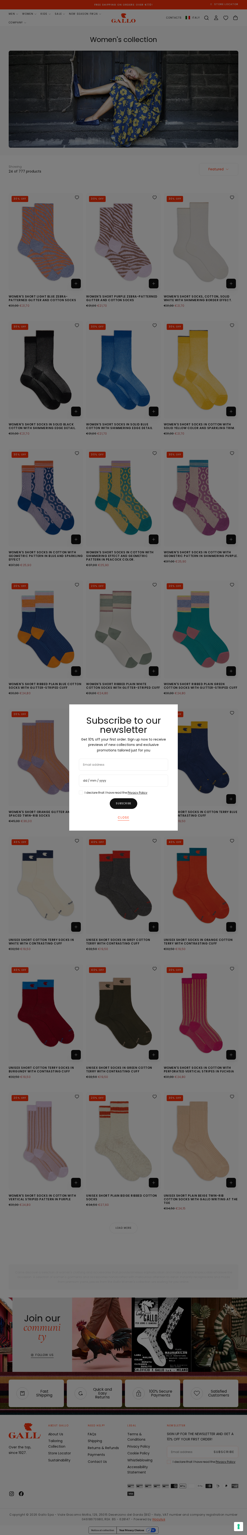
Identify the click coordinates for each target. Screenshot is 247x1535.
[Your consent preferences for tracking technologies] (238, 1526)
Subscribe (123, 803)
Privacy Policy (137, 793)
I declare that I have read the (116, 792)
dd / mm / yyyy (94, 780)
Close (123, 817)
